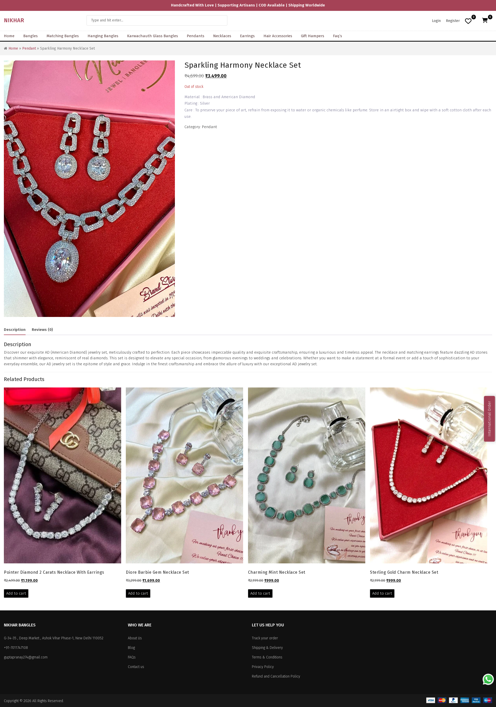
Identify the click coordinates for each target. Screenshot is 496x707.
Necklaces (222, 36)
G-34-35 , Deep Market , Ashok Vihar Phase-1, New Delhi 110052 (53, 638)
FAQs (132, 657)
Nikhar (14, 20)
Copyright (11, 701)
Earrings (247, 36)
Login (436, 21)
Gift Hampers (312, 36)
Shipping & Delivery (267, 648)
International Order (489, 418)
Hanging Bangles (103, 36)
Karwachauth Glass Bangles (152, 36)
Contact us (136, 667)
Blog (131, 648)
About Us (135, 638)
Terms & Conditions (267, 657)
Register (453, 21)
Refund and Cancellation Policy (276, 676)
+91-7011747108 (16, 648)
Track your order (265, 638)
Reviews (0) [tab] (42, 329)
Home (9, 36)
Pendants (195, 36)
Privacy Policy (263, 667)
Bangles (30, 36)
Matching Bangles (63, 36)
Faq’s (337, 36)
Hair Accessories (278, 36)
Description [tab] (15, 329)
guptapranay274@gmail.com (26, 657)
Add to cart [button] (16, 593)
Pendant (29, 48)
